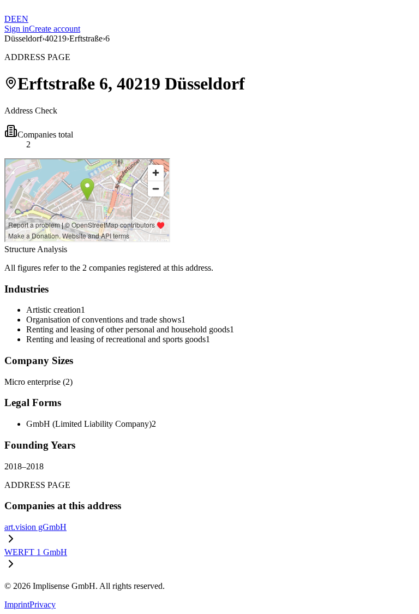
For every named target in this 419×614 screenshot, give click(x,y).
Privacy (42, 604)
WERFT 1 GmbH (35, 552)
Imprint (16, 604)
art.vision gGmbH (35, 527)
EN (22, 18)
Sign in (16, 28)
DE (10, 18)
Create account (54, 28)
